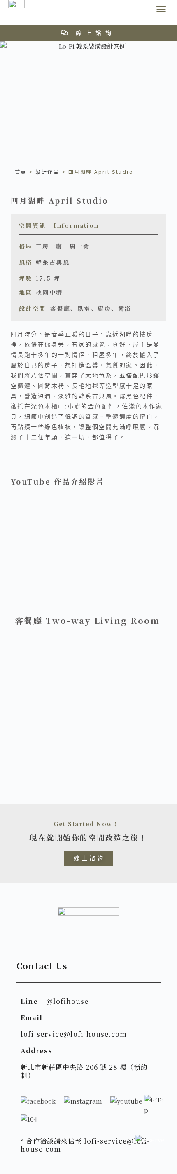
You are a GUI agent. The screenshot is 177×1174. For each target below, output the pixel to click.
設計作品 (47, 171)
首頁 (21, 171)
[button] (161, 9)
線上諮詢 (95, 33)
